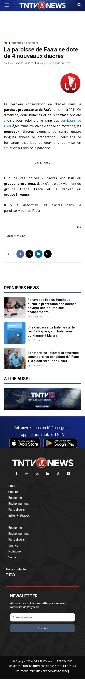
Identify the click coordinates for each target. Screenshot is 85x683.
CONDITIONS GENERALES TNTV (58, 666)
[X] (29, 254)
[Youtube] (68, 474)
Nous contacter (16, 569)
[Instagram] (27, 474)
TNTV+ (10, 575)
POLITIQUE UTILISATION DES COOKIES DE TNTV (42, 671)
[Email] (48, 254)
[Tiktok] (58, 474)
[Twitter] (37, 474)
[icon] (6, 43)
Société (33, 43)
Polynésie (18, 43)
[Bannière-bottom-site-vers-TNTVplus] (42, 409)
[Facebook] (20, 254)
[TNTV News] (42, 463)
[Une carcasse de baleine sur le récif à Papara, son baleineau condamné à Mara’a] (15, 333)
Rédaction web (16, 235)
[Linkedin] (38, 254)
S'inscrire (42, 628)
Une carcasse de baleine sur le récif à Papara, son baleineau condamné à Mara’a (51, 331)
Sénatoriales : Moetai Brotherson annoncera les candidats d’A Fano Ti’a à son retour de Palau (53, 357)
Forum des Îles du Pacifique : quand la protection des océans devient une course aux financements (51, 306)
